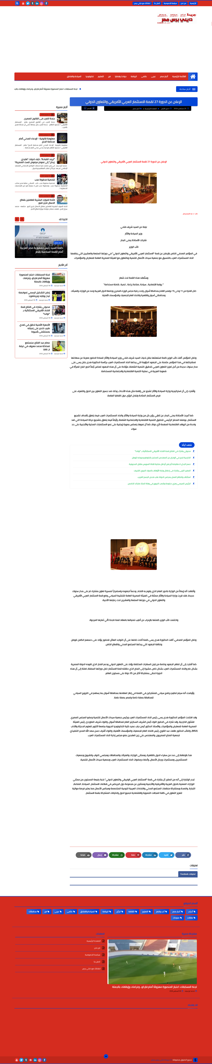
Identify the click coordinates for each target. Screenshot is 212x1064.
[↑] (106, 1056)
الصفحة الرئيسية (151, 108)
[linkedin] (37, 3)
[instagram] (42, 3)
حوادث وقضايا (120, 76)
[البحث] (17, 3)
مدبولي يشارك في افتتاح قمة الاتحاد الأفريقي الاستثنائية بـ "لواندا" (163, 451)
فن (109, 76)
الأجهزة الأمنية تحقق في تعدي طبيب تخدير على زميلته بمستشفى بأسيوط (34, 328)
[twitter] (28, 3)
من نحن (183, 3)
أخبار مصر (164, 76)
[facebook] (46, 3)
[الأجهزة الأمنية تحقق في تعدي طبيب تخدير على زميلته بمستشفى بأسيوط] (58, 328)
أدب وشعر (160, 911)
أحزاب (190, 911)
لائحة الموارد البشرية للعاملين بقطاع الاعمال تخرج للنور (37, 201)
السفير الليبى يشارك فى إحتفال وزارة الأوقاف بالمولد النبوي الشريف (162, 470)
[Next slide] (17, 219)
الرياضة (134, 76)
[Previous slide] (22, 219)
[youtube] (23, 3)
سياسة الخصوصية (170, 3)
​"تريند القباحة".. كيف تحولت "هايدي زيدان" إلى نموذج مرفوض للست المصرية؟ (35, 160)
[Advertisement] (106, 51)
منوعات (176, 918)
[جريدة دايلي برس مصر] (177, 18)
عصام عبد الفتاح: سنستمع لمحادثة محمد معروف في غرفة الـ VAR (34, 346)
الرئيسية (193, 3)
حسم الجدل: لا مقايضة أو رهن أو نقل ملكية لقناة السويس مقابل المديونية (160, 464)
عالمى (144, 76)
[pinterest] (31, 1060)
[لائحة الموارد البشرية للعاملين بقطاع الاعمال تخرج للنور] (62, 199)
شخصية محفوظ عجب (45, 179)
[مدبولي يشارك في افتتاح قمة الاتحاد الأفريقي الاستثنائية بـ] (58, 310)
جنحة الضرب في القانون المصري (39, 118)
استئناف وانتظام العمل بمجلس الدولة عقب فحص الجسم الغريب (164, 477)
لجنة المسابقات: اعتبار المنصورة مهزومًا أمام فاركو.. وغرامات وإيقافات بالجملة (79, 89)
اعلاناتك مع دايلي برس (142, 3)
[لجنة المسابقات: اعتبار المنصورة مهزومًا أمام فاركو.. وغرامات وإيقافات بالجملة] (58, 278)
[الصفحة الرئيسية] (193, 76)
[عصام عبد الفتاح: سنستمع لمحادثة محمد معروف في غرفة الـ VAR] (58, 346)
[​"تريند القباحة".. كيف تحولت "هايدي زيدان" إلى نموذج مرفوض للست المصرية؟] (62, 159)
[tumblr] (32, 3)
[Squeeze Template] (195, 1060)
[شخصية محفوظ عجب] (62, 179)
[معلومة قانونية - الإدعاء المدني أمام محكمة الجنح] (62, 138)
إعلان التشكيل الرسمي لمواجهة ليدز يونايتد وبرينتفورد (34, 294)
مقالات (190, 918)
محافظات (33, 911)
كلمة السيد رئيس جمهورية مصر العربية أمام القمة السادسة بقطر (41, 249)
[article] (41, 241)
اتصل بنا (157, 3)
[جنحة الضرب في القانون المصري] (62, 118)
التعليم (101, 76)
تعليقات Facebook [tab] (187, 874)
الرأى (118, 911)
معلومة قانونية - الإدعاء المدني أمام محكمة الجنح (37, 140)
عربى (153, 76)
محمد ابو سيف (190, 991)
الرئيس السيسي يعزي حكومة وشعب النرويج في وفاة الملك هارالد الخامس (159, 483)
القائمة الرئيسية (179, 76)
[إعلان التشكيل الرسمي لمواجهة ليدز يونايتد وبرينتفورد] (58, 296)
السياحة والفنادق (74, 76)
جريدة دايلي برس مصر (160, 1059)
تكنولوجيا (90, 76)
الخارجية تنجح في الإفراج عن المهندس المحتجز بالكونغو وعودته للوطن (161, 458)
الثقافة (131, 911)
